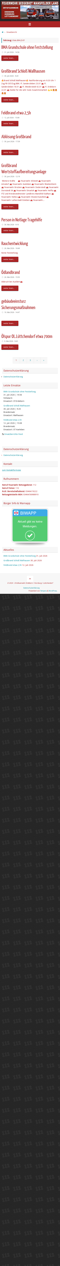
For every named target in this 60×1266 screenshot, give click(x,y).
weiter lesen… (9, 58)
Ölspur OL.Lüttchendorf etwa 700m (26, 336)
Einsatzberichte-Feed (13, 434)
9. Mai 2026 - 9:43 (11, 341)
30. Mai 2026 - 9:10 (11, 224)
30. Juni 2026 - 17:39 (12, 141)
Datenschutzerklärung (13, 376)
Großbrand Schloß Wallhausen (23, 71)
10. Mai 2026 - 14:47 (12, 312)
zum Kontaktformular (11, 470)
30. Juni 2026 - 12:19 (12, 176)
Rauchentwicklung (14, 243)
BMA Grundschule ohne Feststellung (27, 47)
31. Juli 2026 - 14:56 (11, 52)
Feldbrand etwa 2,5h (16, 112)
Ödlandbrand (10, 272)
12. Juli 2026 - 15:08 (11, 117)
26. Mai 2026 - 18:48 (12, 248)
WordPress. (53, 591)
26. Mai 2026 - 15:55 (12, 277)
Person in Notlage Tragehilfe (21, 219)
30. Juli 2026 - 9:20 (11, 76)
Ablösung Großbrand (16, 136)
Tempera (43, 591)
